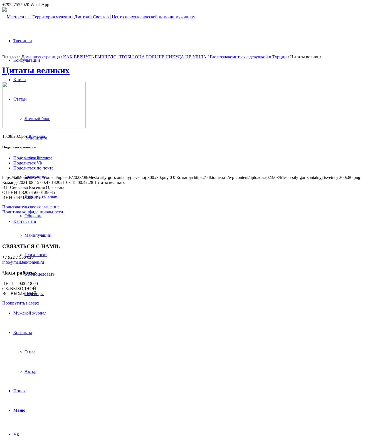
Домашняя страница (40, 56)
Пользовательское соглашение (31, 206)
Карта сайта (24, 221)
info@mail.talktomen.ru (23, 262)
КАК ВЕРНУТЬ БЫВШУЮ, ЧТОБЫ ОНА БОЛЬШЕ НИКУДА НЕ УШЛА (134, 56)
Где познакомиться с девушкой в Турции (248, 56)
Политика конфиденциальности (32, 211)
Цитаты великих (36, 70)
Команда (37, 136)
